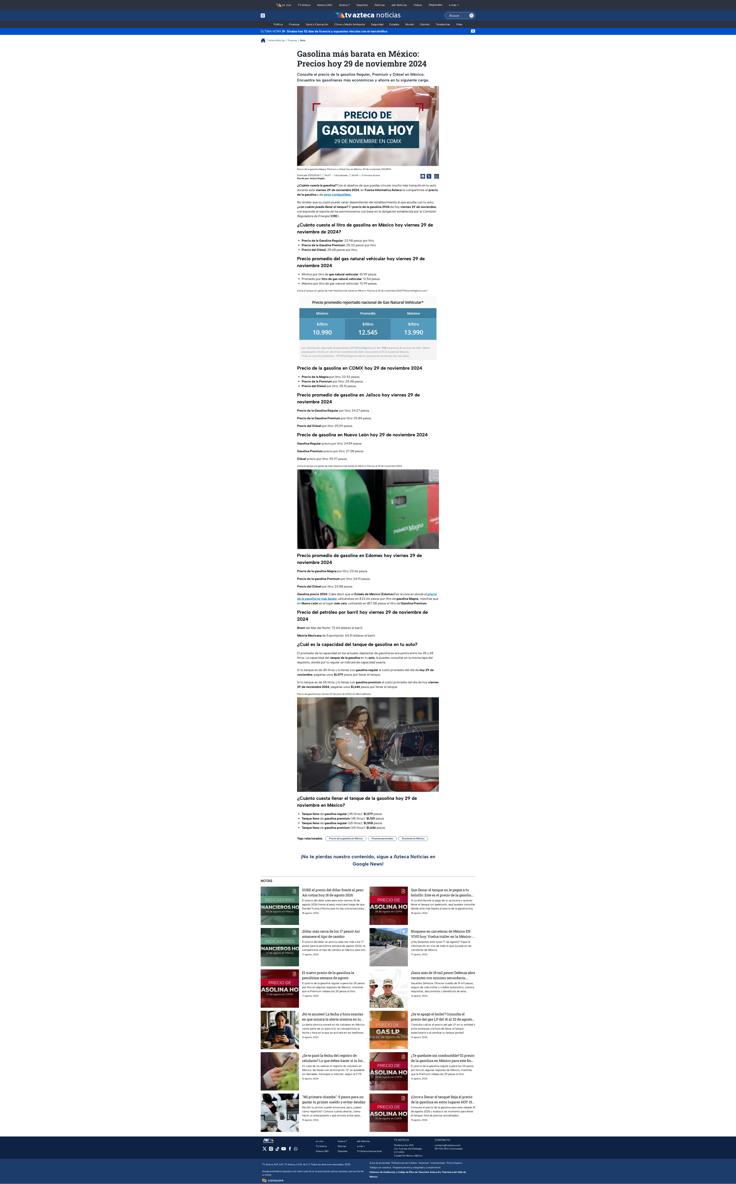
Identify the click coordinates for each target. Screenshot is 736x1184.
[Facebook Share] (423, 176)
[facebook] (290, 1150)
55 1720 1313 (441, 1148)
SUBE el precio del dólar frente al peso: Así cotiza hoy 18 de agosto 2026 (333, 892)
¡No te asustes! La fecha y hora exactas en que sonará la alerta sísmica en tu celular (332, 1017)
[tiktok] (277, 1150)
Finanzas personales (382, 838)
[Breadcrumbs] (265, 40)
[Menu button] (276, 15)
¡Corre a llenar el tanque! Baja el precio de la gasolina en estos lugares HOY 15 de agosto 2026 (441, 1100)
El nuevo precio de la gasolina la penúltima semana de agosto (328, 975)
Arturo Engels (317, 178)
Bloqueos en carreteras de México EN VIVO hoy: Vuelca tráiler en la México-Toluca (441, 934)
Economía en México (413, 838)
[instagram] (271, 1150)
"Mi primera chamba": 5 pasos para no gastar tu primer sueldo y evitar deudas (333, 1099)
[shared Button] (436, 176)
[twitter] (264, 1150)
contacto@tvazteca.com (448, 1145)
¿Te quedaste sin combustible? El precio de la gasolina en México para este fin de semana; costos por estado (442, 1058)
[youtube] (283, 1150)
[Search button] (471, 15)
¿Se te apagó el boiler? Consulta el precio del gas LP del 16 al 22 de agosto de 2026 (441, 1017)
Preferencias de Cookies (404, 1163)
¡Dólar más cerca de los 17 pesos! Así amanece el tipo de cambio (331, 934)
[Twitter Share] (429, 176)
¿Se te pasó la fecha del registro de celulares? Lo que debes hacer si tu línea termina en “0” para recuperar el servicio (334, 1058)
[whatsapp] (296, 1149)
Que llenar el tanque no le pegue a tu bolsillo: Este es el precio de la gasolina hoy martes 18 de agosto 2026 (442, 893)
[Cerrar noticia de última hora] (473, 31)
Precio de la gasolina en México (346, 838)
